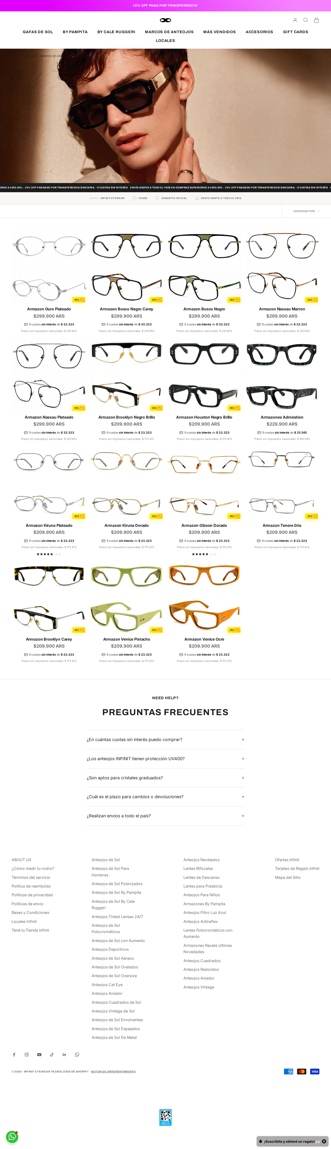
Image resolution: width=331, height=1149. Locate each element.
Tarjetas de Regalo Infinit (297, 868)
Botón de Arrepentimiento (113, 1071)
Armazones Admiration (282, 417)
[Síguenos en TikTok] (51, 1054)
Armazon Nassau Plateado (49, 417)
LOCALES (165, 40)
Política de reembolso (31, 886)
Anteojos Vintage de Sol (113, 1011)
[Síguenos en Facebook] (14, 1054)
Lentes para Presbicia (202, 886)
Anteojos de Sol (106, 859)
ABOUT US (21, 859)
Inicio (16, 55)
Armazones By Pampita (204, 903)
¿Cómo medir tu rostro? (33, 868)
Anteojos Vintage (198, 987)
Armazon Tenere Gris (282, 525)
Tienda (30, 55)
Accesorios (259, 32)
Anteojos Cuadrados (202, 960)
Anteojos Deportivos (110, 949)
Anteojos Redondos (201, 969)
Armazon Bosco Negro (204, 309)
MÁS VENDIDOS (219, 32)
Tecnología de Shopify (70, 1071)
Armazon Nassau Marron (282, 309)
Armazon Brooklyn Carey (49, 639)
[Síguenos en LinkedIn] (64, 1054)
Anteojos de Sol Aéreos (113, 958)
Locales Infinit (24, 921)
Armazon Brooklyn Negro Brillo (126, 417)
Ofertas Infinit (287, 859)
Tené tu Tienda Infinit (30, 930)
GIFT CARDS (295, 32)
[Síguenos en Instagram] (26, 1054)
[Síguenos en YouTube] (39, 1054)
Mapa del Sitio (288, 877)
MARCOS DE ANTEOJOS (169, 32)
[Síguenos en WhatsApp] (77, 1054)
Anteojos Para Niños (201, 894)
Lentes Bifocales (198, 868)
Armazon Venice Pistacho (126, 639)
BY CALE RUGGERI (116, 32)
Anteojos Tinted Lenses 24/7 (117, 916)
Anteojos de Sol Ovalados (115, 967)
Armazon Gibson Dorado (204, 525)
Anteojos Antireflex (200, 921)
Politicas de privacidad (32, 894)
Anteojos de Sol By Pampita (116, 892)
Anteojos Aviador (107, 993)
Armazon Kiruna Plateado (49, 525)
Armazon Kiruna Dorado (126, 525)
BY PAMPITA (75, 32)
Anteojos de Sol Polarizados (117, 883)
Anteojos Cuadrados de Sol (116, 1002)
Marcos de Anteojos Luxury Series (66, 55)
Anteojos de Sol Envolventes (117, 1019)
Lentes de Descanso (201, 877)
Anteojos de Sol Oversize (114, 975)
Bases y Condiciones (30, 912)
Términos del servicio (31, 877)
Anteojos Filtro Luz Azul (204, 912)
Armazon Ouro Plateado (49, 309)
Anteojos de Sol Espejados (116, 1028)
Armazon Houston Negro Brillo (204, 417)
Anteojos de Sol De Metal (114, 1037)
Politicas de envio (27, 903)
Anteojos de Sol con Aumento (118, 940)
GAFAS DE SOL (38, 32)
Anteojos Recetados (201, 859)
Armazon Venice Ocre (204, 639)
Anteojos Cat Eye (107, 984)
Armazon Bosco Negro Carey (126, 309)
